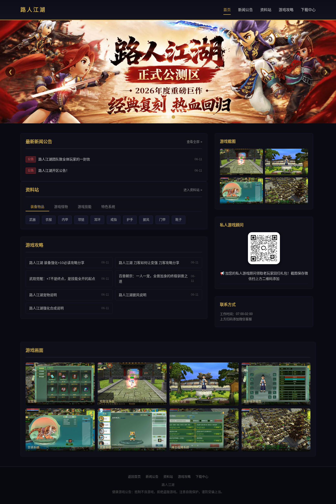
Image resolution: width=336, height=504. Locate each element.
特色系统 (108, 207)
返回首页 (134, 476)
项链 (81, 219)
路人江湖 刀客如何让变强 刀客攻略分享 (149, 263)
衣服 (49, 219)
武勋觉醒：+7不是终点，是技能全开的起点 (62, 279)
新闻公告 (245, 10)
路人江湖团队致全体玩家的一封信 (64, 159)
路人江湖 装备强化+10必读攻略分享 (56, 263)
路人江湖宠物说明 (43, 295)
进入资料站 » (192, 190)
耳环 (97, 219)
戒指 (113, 219)
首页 (227, 10)
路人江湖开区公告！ (53, 171)
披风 (146, 219)
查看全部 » (194, 142)
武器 (32, 219)
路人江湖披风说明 (132, 295)
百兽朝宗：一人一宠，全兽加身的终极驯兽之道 (153, 278)
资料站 (265, 10)
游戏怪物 (61, 207)
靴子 (178, 219)
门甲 (162, 219)
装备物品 (37, 207)
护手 (130, 219)
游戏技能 (85, 207)
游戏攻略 (286, 10)
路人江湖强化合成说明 (46, 308)
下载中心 (308, 10)
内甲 (65, 219)
